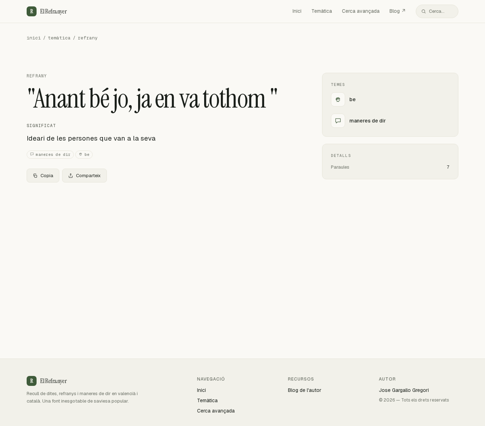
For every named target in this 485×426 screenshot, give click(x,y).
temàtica (59, 38)
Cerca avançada (361, 11)
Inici (297, 11)
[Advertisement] (163, 240)
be (87, 154)
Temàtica (321, 11)
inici (34, 38)
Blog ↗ (397, 11)
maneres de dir (53, 154)
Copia (46, 176)
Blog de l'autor (304, 390)
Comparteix (88, 176)
